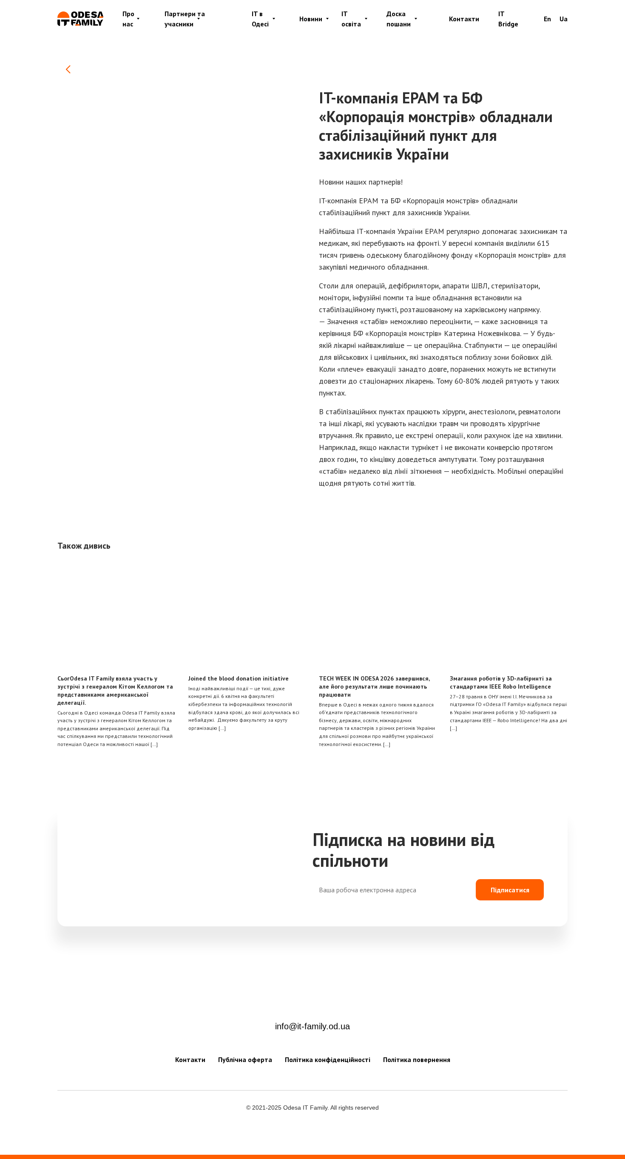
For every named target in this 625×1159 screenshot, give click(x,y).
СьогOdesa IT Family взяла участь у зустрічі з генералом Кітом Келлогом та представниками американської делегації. (115, 690)
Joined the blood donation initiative (238, 678)
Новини (310, 18)
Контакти (464, 18)
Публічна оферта (245, 1059)
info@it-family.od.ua (312, 1026)
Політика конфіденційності (327, 1059)
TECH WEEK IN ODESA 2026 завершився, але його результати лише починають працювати (374, 686)
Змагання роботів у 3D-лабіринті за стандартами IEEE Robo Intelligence (501, 682)
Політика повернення (416, 1059)
